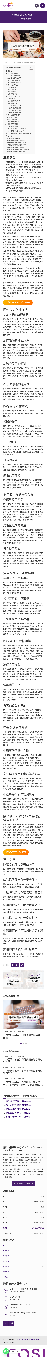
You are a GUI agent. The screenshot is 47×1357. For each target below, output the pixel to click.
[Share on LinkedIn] (17, 965)
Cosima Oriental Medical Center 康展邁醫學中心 (29, 1339)
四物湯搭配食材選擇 (13, 115)
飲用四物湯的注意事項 (13, 106)
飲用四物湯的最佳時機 (13, 96)
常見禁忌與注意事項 (15, 110)
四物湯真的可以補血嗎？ (16, 138)
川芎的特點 (12, 89)
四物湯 (34, 62)
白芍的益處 (12, 92)
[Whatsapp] (6, 1351)
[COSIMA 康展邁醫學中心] (8, 5)
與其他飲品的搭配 (14, 122)
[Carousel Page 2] (23, 1043)
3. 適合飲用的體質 (14, 80)
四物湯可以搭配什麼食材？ (17, 147)
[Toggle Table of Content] (30, 68)
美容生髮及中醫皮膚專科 (18, 1116)
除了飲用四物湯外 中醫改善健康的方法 (19, 133)
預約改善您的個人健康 (16, 852)
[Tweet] (22, 965)
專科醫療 (6, 1256)
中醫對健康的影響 (12, 124)
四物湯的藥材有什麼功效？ (17, 140)
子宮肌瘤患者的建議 (15, 112)
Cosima (18, 62)
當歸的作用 (12, 87)
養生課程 (6, 1261)
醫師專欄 (6, 1266)
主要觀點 (9, 71)
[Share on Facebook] (13, 965)
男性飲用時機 (13, 103)
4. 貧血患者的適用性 (15, 82)
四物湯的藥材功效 (12, 85)
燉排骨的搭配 (13, 117)
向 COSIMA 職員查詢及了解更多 (23, 1183)
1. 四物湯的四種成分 (15, 76)
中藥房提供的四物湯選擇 (16, 131)
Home (17, 19)
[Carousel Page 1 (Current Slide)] (21, 1043)
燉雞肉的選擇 (13, 119)
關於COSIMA (7, 1277)
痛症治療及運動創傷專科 (18, 1105)
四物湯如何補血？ (12, 73)
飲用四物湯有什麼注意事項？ (17, 145)
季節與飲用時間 (13, 99)
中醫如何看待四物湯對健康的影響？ (19, 149)
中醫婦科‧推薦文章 (9, 1031)
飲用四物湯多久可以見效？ (17, 152)
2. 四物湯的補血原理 (15, 78)
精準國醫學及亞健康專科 (18, 1101)
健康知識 (28, 62)
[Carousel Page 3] (26, 1043)
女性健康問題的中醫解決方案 (17, 129)
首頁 (4, 1245)
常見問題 (9, 136)
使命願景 (6, 1251)
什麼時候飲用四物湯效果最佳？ (18, 143)
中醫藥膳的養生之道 (15, 126)
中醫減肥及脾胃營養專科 (18, 1109)
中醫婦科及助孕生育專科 (18, 1113)
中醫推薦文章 (20, 1031)
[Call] (36, 5)
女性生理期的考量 (14, 101)
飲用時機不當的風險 (15, 108)
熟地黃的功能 (13, 94)
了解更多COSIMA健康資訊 (18, 302)
